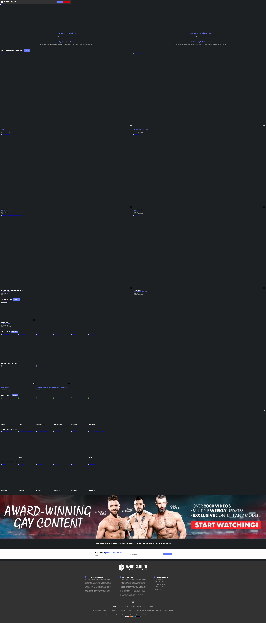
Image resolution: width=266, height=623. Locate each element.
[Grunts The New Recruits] (9, 443)
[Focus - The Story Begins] (44, 443)
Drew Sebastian (92, 490)
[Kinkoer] (9, 410)
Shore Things (92, 358)
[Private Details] (26, 346)
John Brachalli (141, 129)
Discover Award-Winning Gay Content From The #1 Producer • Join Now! (133, 543)
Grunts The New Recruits (7, 456)
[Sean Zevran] (61, 477)
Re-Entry (38, 358)
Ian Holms (43, 387)
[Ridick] (26, 410)
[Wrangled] (79, 346)
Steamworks (74, 456)
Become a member (66, 2)
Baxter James (59, 387)
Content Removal (161, 614)
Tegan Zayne (4, 490)
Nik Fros (2, 323)
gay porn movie (138, 590)
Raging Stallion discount (105, 591)
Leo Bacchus (3, 291)
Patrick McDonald (143, 291)
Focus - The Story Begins (42, 456)
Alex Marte (3, 210)
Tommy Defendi (125, 587)
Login (61, 2)
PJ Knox (138, 210)
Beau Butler (21, 490)
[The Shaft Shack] (9, 346)
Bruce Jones (54, 387)
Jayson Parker (64, 387)
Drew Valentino (140, 586)
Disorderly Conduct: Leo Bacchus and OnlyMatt (12, 290)
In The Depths (57, 358)
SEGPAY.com (143, 614)
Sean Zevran (57, 490)
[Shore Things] (96, 346)
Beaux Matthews (137, 291)
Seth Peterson (74, 424)
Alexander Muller (58, 424)
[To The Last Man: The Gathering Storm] (26, 443)
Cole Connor (74, 490)
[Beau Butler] (26, 477)
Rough (2, 386)
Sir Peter (135, 210)
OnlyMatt (146, 129)
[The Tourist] (61, 443)
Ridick (2, 129)
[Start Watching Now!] (35, 17)
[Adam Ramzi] (44, 477)
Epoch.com (108, 614)
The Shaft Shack (5, 127)
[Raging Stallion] (8, 2)
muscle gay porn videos (140, 583)
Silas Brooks (92, 424)
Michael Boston (40, 424)
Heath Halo (7, 387)
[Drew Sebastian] (96, 477)
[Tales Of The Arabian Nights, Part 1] (96, 443)
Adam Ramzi (39, 490)
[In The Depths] (61, 346)
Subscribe (167, 554)
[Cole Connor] (79, 477)
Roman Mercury (48, 387)
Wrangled (73, 358)
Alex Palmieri (7, 210)
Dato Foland (136, 129)
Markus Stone (7, 323)
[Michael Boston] (44, 410)
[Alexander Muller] (61, 410)
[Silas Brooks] (96, 410)
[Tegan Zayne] (9, 477)
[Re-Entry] (44, 346)
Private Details (137, 290)
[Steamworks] (79, 443)
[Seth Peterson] (79, 410)
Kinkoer (5, 129)
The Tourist (56, 456)
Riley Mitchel (38, 387)
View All (27, 50)
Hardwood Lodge (40, 386)
